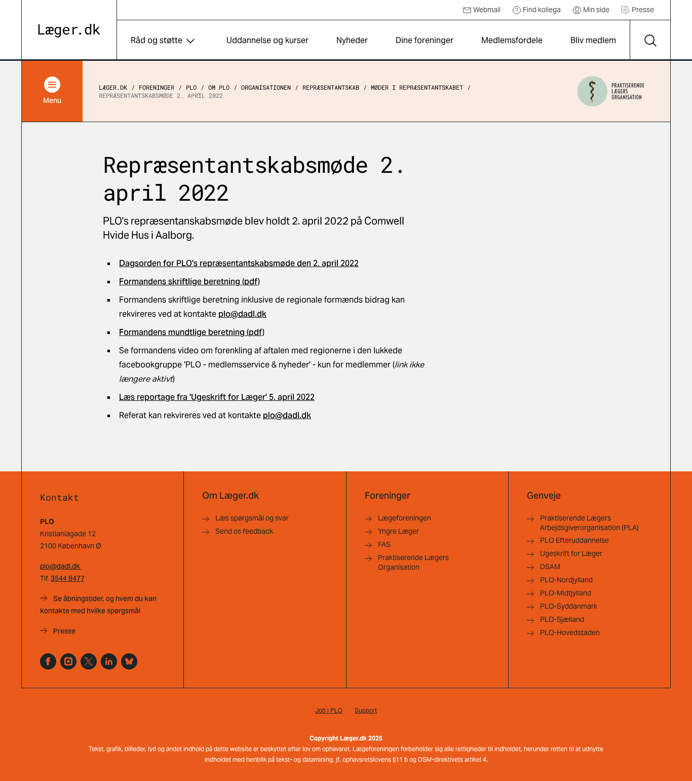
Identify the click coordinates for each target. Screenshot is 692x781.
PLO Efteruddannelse (574, 540)
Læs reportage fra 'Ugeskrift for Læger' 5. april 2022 (217, 397)
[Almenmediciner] (68, 661)
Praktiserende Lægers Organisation (413, 562)
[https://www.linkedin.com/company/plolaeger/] (109, 661)
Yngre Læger (398, 531)
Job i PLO (328, 710)
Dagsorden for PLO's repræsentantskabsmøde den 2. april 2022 (239, 263)
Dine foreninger (424, 40)
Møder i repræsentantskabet (417, 87)
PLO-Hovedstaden (570, 632)
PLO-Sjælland (562, 619)
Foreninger (156, 87)
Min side (596, 9)
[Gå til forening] (611, 91)
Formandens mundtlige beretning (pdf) (191, 332)
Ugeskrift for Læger (571, 553)
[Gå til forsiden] (69, 31)
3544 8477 (68, 578)
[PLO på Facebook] (48, 661)
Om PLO (218, 87)
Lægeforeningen (404, 518)
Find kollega (542, 9)
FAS (384, 544)
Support (366, 710)
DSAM (550, 566)
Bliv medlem (593, 40)
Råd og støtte (156, 40)
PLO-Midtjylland (565, 593)
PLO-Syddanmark (568, 606)
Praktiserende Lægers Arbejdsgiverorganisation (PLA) (589, 522)
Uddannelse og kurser (267, 40)
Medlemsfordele (512, 40)
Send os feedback (244, 531)
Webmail (487, 9)
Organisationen (266, 87)
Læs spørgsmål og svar (252, 518)
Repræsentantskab (330, 87)
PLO (191, 87)
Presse (643, 9)
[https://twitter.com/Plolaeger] (89, 661)
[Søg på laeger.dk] (650, 40)
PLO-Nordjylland (566, 579)
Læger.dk (113, 87)
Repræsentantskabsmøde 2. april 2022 (161, 95)
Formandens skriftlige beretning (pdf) (189, 281)
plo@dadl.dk (242, 314)
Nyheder (352, 40)
